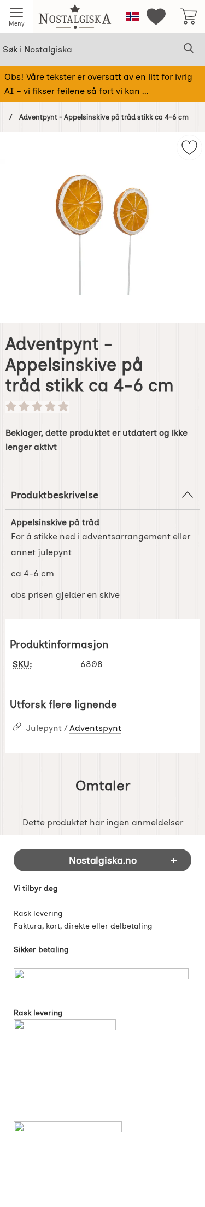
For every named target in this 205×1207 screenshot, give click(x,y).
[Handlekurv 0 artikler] (188, 16)
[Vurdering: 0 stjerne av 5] (102, 407)
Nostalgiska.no (103, 860)
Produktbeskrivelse (54, 495)
